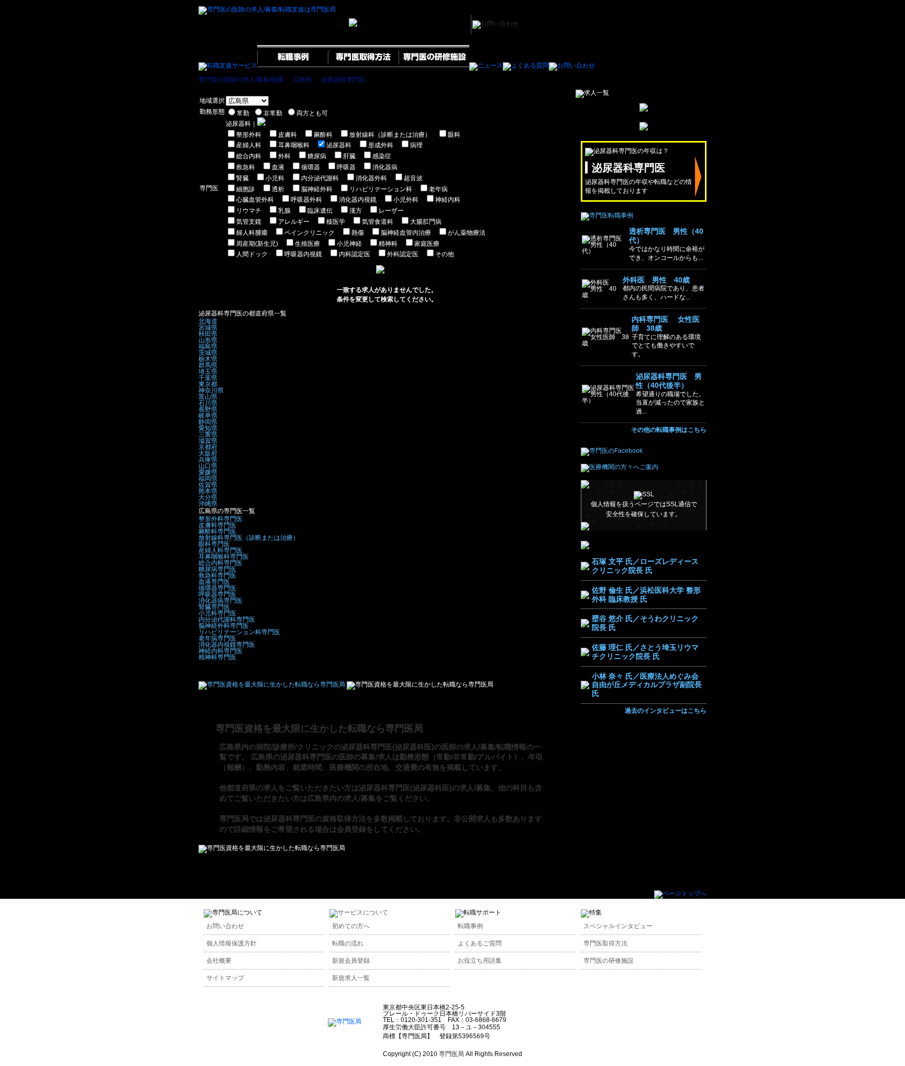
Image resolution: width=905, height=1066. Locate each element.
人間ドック (252, 254)
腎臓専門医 (214, 607)
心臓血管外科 (255, 199)
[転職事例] (292, 65)
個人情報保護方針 (231, 943)
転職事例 (470, 926)
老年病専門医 (217, 638)
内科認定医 (354, 254)
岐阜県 (207, 415)
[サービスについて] (358, 912)
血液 (278, 167)
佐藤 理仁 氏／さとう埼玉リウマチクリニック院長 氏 (645, 651)
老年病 (438, 189)
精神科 (388, 243)
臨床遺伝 (320, 210)
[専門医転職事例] (607, 215)
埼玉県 (207, 371)
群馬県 (207, 365)
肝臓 (349, 156)
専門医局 (234, 818)
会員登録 (351, 829)
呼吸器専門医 (217, 594)
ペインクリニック (309, 232)
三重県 (207, 434)
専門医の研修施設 (608, 960)
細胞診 (245, 189)
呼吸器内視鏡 (303, 254)
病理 (416, 145)
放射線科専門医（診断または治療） (248, 537)
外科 (284, 156)
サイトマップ (225, 978)
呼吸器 (346, 167)
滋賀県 (207, 440)
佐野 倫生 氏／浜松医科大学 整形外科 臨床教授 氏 (646, 594)
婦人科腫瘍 (252, 232)
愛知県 (207, 428)
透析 (278, 189)
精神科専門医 (217, 657)
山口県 (207, 466)
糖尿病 (316, 156)
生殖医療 (307, 243)
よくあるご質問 (480, 943)
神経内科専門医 (220, 651)
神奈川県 (211, 390)
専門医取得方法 (605, 943)
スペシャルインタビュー (618, 926)
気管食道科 (377, 221)
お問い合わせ (225, 926)
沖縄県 (207, 503)
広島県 (302, 79)
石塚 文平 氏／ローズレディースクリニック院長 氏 (645, 565)
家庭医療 (426, 243)
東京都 (207, 384)
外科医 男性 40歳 (656, 280)
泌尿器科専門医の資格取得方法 (314, 818)
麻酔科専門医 (217, 531)
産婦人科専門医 (220, 550)
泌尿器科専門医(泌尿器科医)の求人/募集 (425, 788)
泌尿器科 (338, 145)
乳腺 (284, 210)
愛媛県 (207, 472)
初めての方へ (351, 926)
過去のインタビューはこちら (666, 710)
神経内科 (447, 199)
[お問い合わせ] (572, 65)
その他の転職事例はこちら (669, 429)
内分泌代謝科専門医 (226, 619)
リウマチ (248, 210)
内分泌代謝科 (320, 178)
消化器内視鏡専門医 (226, 644)
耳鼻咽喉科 (294, 145)
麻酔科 (323, 134)
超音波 (413, 178)
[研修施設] (434, 65)
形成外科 (380, 145)
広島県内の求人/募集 (341, 798)
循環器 (310, 167)
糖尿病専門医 (217, 569)
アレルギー (294, 221)
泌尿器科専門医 (343, 79)
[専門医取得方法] (363, 65)
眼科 (454, 134)
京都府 (207, 447)
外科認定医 (402, 254)
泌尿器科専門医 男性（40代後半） (669, 380)
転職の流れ (347, 943)
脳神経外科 (317, 189)
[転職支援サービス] (227, 65)
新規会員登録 (351, 960)
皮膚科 (287, 134)
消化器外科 (371, 178)
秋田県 (207, 334)
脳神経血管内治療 (406, 232)
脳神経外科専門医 (223, 625)
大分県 (207, 497)
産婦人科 (248, 145)
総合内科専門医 (220, 563)
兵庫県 (207, 459)
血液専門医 (214, 581)
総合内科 (248, 156)
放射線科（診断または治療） (390, 134)
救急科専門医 (217, 575)
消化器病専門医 (220, 600)
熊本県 (207, 491)
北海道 (207, 321)
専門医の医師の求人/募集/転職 (240, 79)
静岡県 (207, 422)
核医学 (335, 221)
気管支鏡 (248, 221)
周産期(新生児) (257, 243)
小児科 (275, 178)
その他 (444, 254)
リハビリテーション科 (380, 189)
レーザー (391, 210)
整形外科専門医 (220, 519)
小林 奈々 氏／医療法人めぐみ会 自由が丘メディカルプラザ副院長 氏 (647, 685)
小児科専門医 (217, 613)
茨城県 (207, 352)
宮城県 (207, 327)
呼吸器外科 (306, 199)
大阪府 (207, 453)
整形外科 (248, 134)
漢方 (355, 210)
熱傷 (357, 232)
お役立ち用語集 (480, 960)
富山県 (207, 396)
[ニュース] (486, 65)
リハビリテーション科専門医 (239, 632)
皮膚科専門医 (217, 525)
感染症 (381, 156)
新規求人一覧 (351, 978)
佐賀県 (207, 484)
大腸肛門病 (426, 221)
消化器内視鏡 (358, 199)
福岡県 (207, 478)
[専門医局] (344, 1021)
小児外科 (405, 199)
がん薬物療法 (466, 232)
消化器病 (385, 167)
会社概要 (218, 960)
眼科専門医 (214, 544)
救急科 (245, 167)
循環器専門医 (217, 588)
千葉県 (207, 378)
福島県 (207, 346)
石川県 (207, 403)
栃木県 (207, 359)
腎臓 (242, 178)
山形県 (207, 340)
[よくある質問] (526, 65)
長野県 (207, 409)
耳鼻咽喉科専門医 (223, 556)
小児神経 (349, 243)
